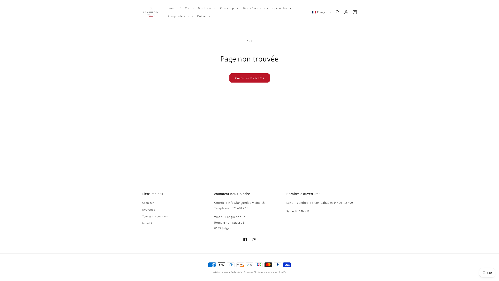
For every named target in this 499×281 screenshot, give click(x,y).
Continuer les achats (249, 78)
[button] (186, 8)
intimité (147, 223)
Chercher (148, 203)
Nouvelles (148, 209)
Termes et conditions (155, 216)
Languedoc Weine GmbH (232, 272)
